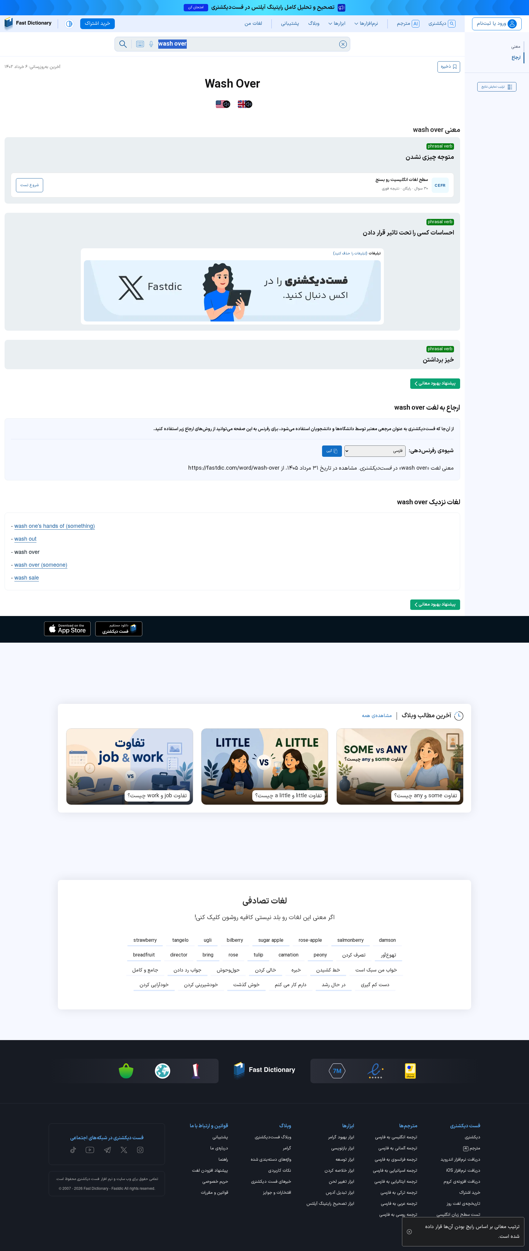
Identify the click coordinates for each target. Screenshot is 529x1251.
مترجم (472, 1148)
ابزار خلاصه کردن (339, 1171)
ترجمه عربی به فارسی (399, 1204)
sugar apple (270, 940)
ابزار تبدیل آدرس (340, 1193)
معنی (515, 46)
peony (320, 955)
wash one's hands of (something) (54, 525)
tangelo (180, 940)
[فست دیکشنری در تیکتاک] (73, 1150)
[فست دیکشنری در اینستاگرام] (140, 1150)
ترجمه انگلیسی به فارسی (396, 1137)
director (178, 955)
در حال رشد (334, 985)
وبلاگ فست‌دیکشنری (273, 1137)
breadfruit (144, 955)
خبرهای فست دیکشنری (271, 1182)
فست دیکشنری (88, 1179)
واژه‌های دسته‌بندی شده (271, 1160)
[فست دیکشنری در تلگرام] (107, 1150)
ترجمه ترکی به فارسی (399, 1193)
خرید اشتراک (469, 1193)
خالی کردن (265, 970)
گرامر (287, 1148)
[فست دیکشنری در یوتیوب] (90, 1150)
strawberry (145, 940)
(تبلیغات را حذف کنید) (350, 253)
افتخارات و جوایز (277, 1193)
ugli (208, 940)
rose (233, 955)
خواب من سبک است (376, 970)
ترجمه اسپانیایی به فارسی (395, 1171)
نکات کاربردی (279, 1171)
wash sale (26, 577)
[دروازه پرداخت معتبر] (410, 1071)
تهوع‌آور (388, 955)
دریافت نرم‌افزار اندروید (460, 1160)
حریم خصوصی (215, 1182)
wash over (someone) (40, 564)
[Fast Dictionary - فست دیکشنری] (28, 24)
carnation (288, 955)
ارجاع (516, 57)
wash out (25, 538)
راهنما (223, 1160)
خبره (296, 970)
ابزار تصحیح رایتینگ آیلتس (330, 1204)
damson (387, 940)
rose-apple (310, 940)
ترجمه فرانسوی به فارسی (396, 1160)
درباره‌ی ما (219, 1148)
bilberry (235, 940)
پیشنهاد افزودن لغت (210, 1171)
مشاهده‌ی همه (377, 716)
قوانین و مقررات (214, 1193)
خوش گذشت (246, 985)
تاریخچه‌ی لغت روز (463, 1204)
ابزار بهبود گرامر (341, 1137)
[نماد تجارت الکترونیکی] (375, 1071)
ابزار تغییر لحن (341, 1182)
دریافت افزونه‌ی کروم (462, 1182)
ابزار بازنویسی (342, 1148)
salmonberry (350, 940)
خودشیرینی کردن (201, 985)
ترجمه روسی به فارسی (398, 1215)
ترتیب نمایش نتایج (493, 87)
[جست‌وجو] (123, 44)
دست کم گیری (375, 985)
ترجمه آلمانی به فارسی (397, 1148)
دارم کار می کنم (290, 985)
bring (208, 955)
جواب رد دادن (187, 970)
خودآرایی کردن (154, 985)
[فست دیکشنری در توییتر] (124, 1150)
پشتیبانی (220, 1137)
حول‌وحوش (228, 970)
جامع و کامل (145, 970)
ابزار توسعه (345, 1160)
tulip (258, 955)
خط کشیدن (328, 970)
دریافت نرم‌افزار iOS (463, 1171)
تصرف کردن (354, 955)
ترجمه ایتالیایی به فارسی (395, 1182)
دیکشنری (472, 1137)
